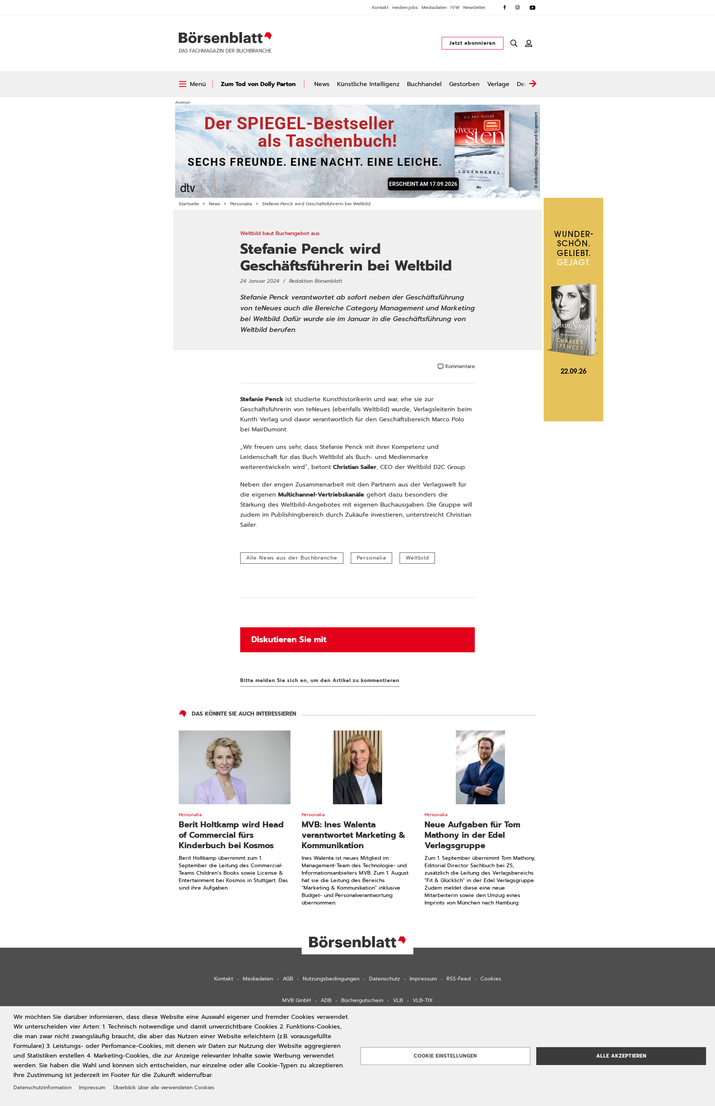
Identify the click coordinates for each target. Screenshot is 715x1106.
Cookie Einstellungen (445, 1055)
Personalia (241, 203)
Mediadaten (434, 7)
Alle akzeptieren (621, 1055)
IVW (455, 7)
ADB (326, 1000)
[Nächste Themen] (532, 84)
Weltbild (417, 558)
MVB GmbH (296, 1000)
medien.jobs (405, 7)
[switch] (192, 84)
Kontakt (380, 7)
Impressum (423, 979)
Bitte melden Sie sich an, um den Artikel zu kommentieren (319, 680)
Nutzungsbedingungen (331, 979)
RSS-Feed (459, 979)
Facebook (504, 7)
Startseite (189, 203)
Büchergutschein (362, 1000)
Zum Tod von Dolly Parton (258, 84)
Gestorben (464, 84)
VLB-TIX (423, 1000)
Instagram (517, 7)
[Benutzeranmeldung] (528, 43)
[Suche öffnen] (513, 43)
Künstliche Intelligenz (368, 84)
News (322, 84)
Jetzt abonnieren (472, 43)
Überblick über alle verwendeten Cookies (163, 1087)
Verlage (498, 84)
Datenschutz (384, 979)
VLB (398, 1000)
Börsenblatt (225, 37)
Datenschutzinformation (42, 1087)
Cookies (490, 979)
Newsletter (474, 7)
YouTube (532, 7)
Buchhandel (424, 84)
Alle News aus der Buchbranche (291, 558)
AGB (288, 979)
